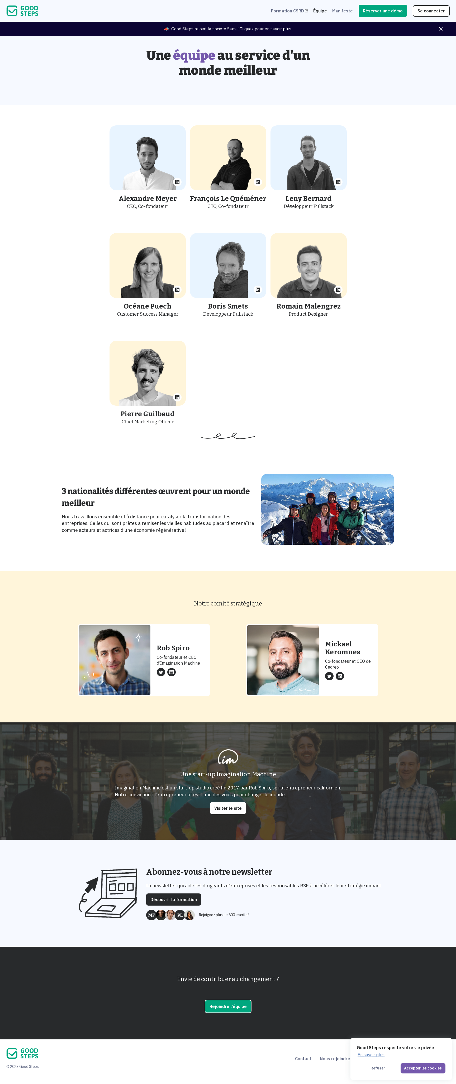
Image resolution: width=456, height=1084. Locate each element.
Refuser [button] (377, 1068)
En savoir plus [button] (371, 1054)
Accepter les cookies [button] (423, 1068)
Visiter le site (228, 808)
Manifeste (342, 10)
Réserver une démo (383, 10)
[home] (138, 10)
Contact (303, 1058)
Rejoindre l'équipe (228, 1006)
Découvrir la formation (173, 899)
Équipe (320, 10)
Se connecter (431, 10)
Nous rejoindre (335, 1058)
